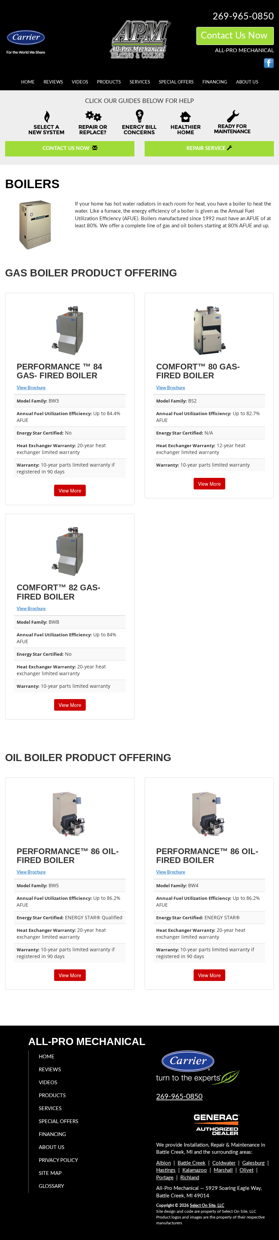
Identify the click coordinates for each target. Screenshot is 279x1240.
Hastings (166, 1170)
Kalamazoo (194, 1170)
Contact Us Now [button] (235, 35)
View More (70, 490)
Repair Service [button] (206, 148)
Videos (80, 82)
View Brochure (31, 388)
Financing (214, 82)
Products (109, 82)
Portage (165, 1177)
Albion (163, 1163)
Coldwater (223, 1163)
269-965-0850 (179, 1096)
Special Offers (176, 82)
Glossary (51, 1186)
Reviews (53, 82)
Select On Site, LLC (207, 1206)
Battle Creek (192, 1163)
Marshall (223, 1170)
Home (28, 82)
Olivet (246, 1170)
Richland (189, 1177)
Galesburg (253, 1163)
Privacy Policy (58, 1160)
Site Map (50, 1173)
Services (140, 82)
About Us (247, 82)
